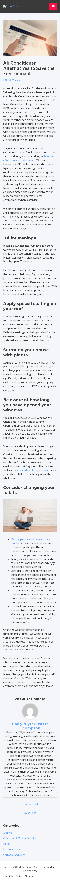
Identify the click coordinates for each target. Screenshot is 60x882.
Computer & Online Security (19, 838)
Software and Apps (14, 855)
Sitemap (29, 876)
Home (6, 844)
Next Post (30, 813)
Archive (7, 832)
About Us (8, 876)
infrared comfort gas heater (33, 470)
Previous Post (30, 804)
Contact (19, 876)
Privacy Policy (30, 870)
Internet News (11, 849)
